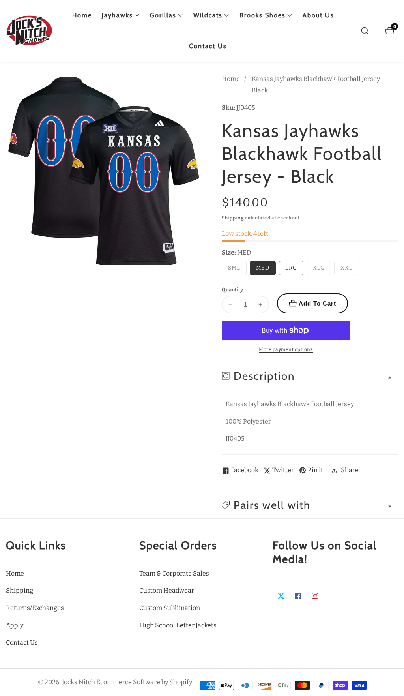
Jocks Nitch (78, 682)
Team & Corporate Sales (174, 573)
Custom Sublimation (169, 608)
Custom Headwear (166, 590)
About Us (318, 15)
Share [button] (350, 470)
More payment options (286, 349)
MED (262, 268)
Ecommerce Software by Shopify (144, 682)
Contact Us (208, 46)
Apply (14, 625)
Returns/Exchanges (35, 608)
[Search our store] (365, 31)
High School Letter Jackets (178, 625)
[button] (117, 15)
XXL (349, 269)
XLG (322, 269)
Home (82, 15)
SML (237, 269)
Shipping (233, 218)
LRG (291, 268)
